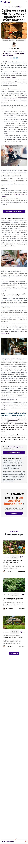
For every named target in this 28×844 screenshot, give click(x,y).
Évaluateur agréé (20, 40)
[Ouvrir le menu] (26, 2)
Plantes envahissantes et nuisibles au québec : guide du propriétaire (13, 599)
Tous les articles (14, 653)
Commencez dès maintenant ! (14, 211)
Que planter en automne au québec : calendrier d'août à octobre (13, 561)
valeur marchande (10, 77)
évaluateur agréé (13, 420)
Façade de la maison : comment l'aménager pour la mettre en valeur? (13, 636)
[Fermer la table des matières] (25, 841)
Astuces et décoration (8, 40)
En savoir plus (14, 513)
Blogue (9, 51)
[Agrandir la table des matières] (15, 839)
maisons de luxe (5, 333)
